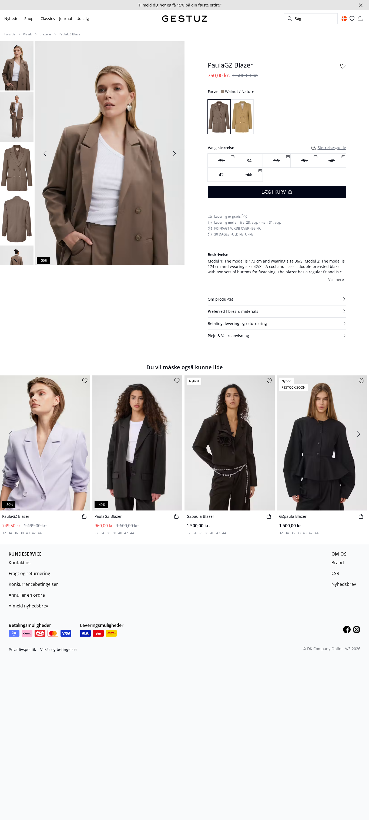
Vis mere (336, 279)
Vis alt (27, 34)
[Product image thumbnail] (16, 65)
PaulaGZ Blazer (70, 34)
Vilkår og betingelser (58, 649)
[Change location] (344, 18)
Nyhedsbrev (343, 584)
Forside (9, 34)
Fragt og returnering (29, 573)
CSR (335, 573)
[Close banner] (361, 5)
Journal (65, 18)
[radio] (249, 160)
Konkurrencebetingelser (33, 584)
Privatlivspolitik (22, 649)
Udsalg (82, 18)
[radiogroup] (277, 168)
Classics (48, 18)
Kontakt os (20, 563)
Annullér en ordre (27, 595)
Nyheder (12, 18)
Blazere (45, 34)
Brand (337, 563)
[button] (277, 299)
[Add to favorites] (342, 66)
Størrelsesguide (332, 147)
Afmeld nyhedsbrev (28, 606)
